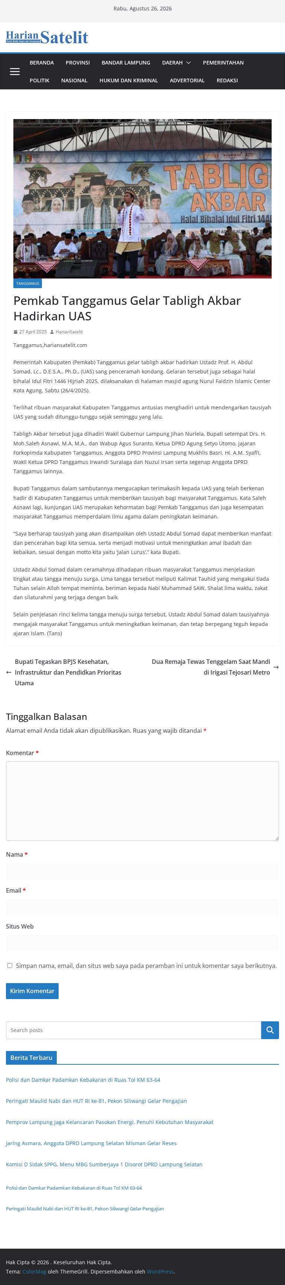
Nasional (74, 80)
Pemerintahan (223, 62)
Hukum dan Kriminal (128, 80)
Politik (39, 80)
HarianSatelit (69, 332)
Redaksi (227, 80)
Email (16, 890)
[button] (187, 62)
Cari (270, 1030)
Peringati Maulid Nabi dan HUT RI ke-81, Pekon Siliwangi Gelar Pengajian (96, 1100)
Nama (17, 854)
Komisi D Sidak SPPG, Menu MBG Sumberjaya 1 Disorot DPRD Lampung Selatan (104, 1164)
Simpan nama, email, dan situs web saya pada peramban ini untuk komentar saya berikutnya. (146, 966)
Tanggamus (27, 283)
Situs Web (20, 926)
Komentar (22, 753)
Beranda (42, 62)
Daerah (172, 62)
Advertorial (187, 80)
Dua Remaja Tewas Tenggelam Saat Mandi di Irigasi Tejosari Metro (211, 667)
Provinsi (78, 62)
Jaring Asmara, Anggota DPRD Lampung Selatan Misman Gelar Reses (91, 1143)
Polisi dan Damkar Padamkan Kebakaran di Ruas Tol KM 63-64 (83, 1079)
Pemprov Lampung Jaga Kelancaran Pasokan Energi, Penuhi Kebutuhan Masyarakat (109, 1122)
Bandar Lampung (126, 62)
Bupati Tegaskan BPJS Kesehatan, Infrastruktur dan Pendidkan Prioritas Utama (68, 672)
